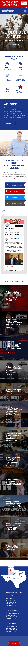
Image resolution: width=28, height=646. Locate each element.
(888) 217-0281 (9, 604)
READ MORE (24, 3)
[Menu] (25, 10)
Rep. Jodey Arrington (10, 228)
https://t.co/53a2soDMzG (10, 251)
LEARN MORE (9, 123)
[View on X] (22, 239)
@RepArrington (8, 230)
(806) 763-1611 (14, 617)
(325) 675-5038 (12, 631)
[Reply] (5, 266)
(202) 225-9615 (12, 605)
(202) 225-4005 (14, 600)
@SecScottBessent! (16, 242)
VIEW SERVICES (14, 45)
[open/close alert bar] (26, 7)
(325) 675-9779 (14, 630)
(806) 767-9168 (12, 618)
